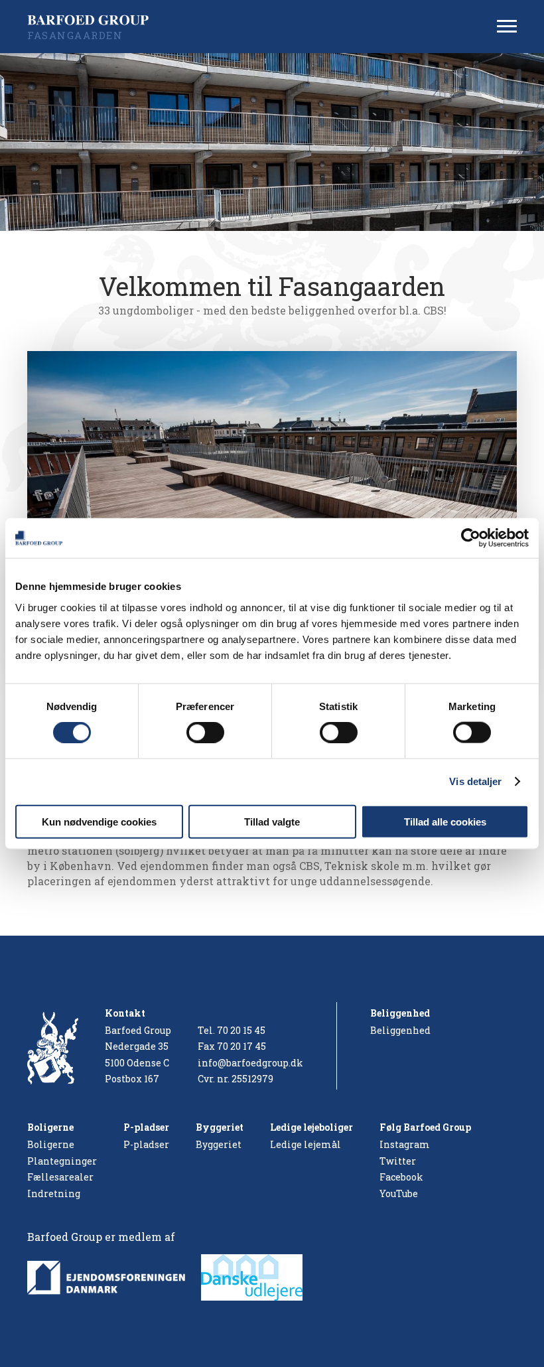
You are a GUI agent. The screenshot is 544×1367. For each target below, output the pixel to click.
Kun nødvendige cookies (99, 821)
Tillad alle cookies (445, 821)
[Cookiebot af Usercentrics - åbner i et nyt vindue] (471, 538)
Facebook (401, 1177)
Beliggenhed (400, 1030)
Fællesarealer (60, 1177)
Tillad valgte (272, 821)
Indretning (53, 1193)
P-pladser (146, 1144)
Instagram (404, 1144)
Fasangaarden (75, 35)
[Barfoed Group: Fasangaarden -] (92, 20)
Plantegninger (62, 1161)
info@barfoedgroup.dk (250, 1062)
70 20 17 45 (241, 1046)
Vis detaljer (475, 781)
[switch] (205, 732)
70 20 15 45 (241, 1030)
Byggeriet (218, 1144)
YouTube (398, 1193)
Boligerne (50, 1144)
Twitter (397, 1161)
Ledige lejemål (305, 1144)
